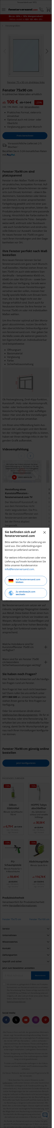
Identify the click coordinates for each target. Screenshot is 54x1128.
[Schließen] (44, 532)
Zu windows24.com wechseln (25, 593)
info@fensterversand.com (19, 569)
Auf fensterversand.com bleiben (28, 581)
